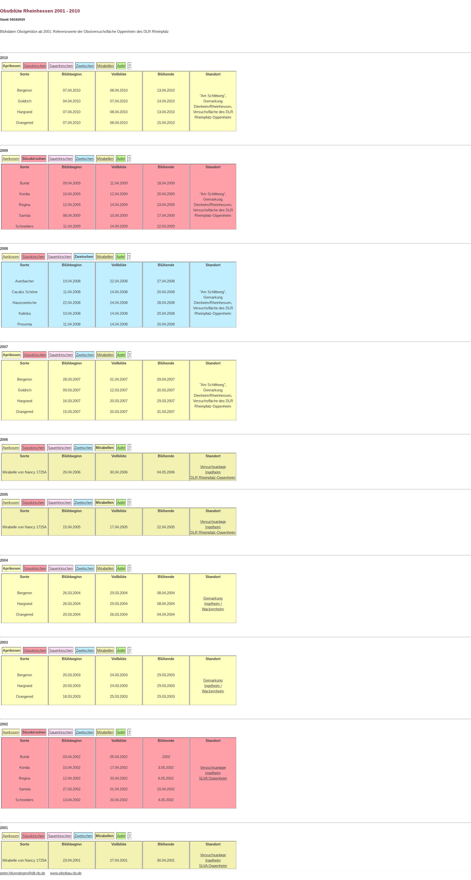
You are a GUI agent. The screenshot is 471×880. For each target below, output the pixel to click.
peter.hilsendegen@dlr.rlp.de (22, 873)
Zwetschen (85, 66)
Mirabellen (105, 66)
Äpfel (121, 66)
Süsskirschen (35, 66)
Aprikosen (11, 159)
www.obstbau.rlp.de (65, 873)
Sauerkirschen (61, 66)
